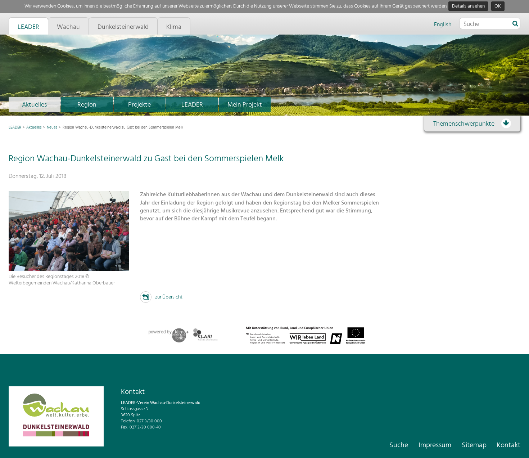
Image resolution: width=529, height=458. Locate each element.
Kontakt (508, 445)
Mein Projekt (244, 105)
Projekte (139, 105)
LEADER (192, 105)
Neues (52, 127)
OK (497, 6)
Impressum (435, 445)
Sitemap (474, 445)
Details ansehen (468, 6)
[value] (515, 24)
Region (86, 105)
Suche (398, 445)
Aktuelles (34, 105)
